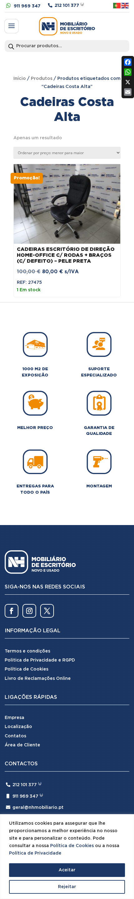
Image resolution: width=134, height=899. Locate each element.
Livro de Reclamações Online (38, 678)
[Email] (128, 92)
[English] (125, 5)
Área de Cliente (22, 745)
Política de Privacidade (35, 853)
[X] (128, 82)
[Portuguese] (117, 5)
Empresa (14, 718)
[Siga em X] (47, 611)
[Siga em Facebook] (11, 611)
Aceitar (67, 870)
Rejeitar (67, 887)
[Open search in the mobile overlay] (67, 46)
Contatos (15, 736)
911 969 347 (27, 6)
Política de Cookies (72, 846)
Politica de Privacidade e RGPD (40, 660)
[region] (67, 856)
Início (19, 78)
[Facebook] (128, 62)
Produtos (41, 78)
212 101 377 (67, 5)
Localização (18, 727)
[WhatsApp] (128, 72)
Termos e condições (27, 651)
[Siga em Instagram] (29, 611)
